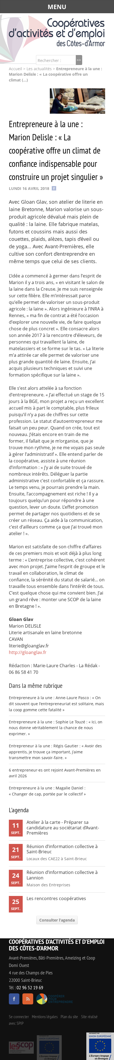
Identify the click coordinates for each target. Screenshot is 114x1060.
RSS (27, 998)
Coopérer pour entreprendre (54, 998)
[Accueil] (57, 32)
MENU (57, 6)
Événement (100, 1046)
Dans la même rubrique (36, 685)
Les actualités (39, 68)
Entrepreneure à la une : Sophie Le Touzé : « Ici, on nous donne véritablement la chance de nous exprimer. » (55, 727)
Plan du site (69, 1016)
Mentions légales (45, 1016)
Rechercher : (49, 60)
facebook (14, 998)
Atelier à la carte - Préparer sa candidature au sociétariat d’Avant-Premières (63, 827)
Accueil (15, 68)
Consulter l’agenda (57, 920)
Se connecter (19, 1016)
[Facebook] (54, 187)
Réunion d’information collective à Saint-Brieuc (62, 849)
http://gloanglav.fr (27, 652)
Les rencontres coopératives (56, 898)
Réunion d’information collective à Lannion (62, 875)
